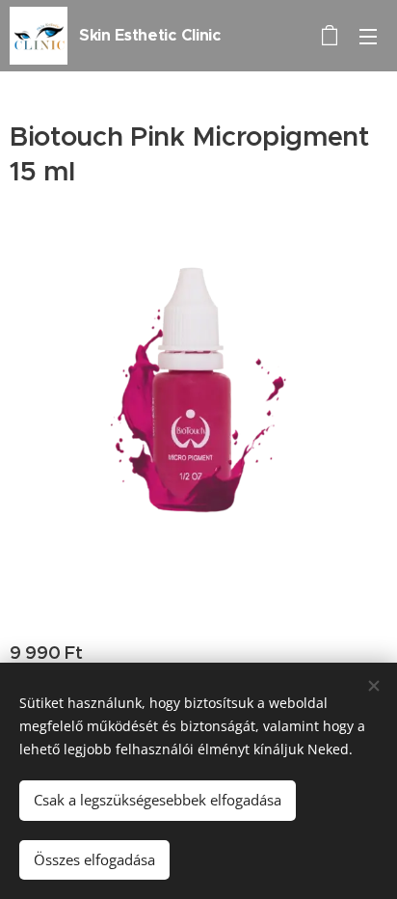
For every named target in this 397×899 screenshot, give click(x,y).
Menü (368, 35)
